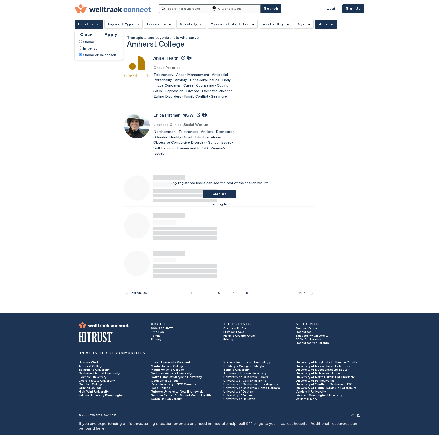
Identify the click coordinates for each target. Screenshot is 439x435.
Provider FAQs (233, 332)
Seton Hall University (166, 398)
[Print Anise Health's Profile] (189, 57)
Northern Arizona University (171, 373)
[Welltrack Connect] (113, 8)
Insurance (156, 24)
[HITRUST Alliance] (111, 337)
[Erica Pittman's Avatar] (137, 125)
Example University (92, 377)
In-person (90, 48)
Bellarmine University (94, 369)
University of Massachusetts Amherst (324, 366)
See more (219, 96)
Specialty (188, 24)
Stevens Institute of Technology (246, 362)
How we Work (89, 362)
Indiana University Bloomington (101, 395)
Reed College (160, 387)
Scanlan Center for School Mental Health (181, 395)
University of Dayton (238, 391)
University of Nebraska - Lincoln (319, 373)
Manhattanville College (167, 366)
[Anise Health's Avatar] (137, 66)
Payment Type (121, 24)
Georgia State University (97, 380)
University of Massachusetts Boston (322, 369)
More (323, 24)
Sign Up (353, 8)
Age (301, 24)
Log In (221, 204)
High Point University (94, 391)
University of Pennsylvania (315, 380)
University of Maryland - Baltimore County (326, 362)
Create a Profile (234, 328)
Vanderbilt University (311, 391)
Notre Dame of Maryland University (176, 377)
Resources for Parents (312, 342)
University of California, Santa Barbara (251, 387)
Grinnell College (90, 387)
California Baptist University (99, 373)
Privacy (156, 339)
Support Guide (306, 328)
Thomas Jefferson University (244, 373)
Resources (304, 332)
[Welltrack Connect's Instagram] (352, 415)
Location (86, 24)
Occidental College (165, 380)
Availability (273, 24)
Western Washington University (319, 395)
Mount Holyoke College (167, 369)
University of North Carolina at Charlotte (325, 377)
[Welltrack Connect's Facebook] (358, 415)
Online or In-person (99, 55)
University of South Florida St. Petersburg (326, 387)
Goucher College (91, 384)
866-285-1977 (162, 328)
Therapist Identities (230, 24)
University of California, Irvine (244, 380)
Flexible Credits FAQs (239, 335)
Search (271, 8)
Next (303, 292)
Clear (86, 35)
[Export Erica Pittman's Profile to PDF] (199, 115)
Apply (111, 35)
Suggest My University (312, 335)
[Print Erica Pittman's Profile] (204, 115)
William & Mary (306, 398)
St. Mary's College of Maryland (245, 366)
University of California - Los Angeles (250, 384)
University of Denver (238, 395)
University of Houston (239, 398)
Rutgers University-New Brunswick (177, 391)
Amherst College (91, 366)
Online (88, 42)
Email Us (157, 332)
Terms (156, 335)
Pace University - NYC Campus (173, 384)
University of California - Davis (245, 377)
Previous (139, 292)
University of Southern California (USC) (324, 384)
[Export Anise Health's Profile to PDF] (183, 57)
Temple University (236, 369)
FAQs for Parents (308, 339)
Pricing (228, 339)
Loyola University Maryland (170, 362)
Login (332, 8)
